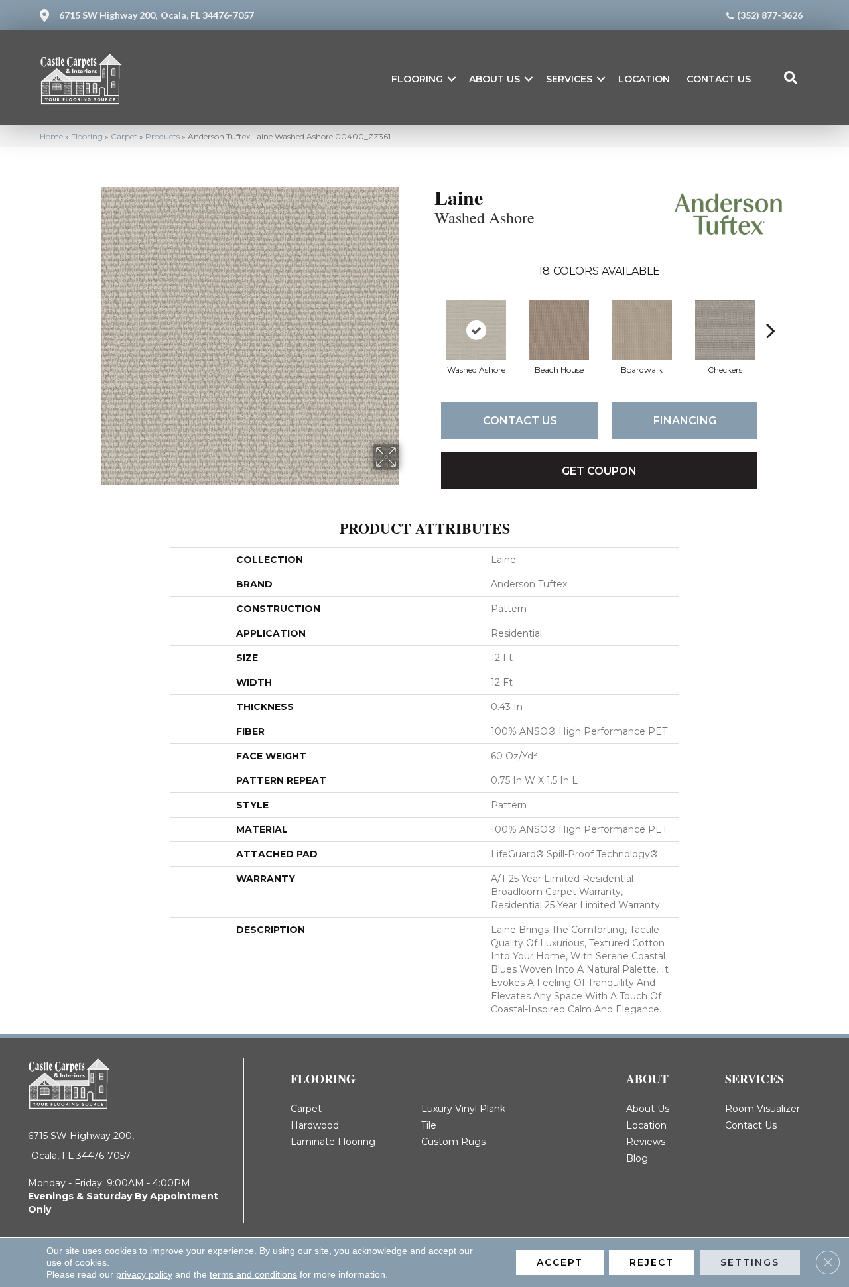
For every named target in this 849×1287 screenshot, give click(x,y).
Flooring (417, 79)
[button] (451, 79)
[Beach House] (559, 330)
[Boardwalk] (642, 330)
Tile (428, 1125)
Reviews (645, 1142)
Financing (684, 420)
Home (51, 136)
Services (569, 79)
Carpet (124, 136)
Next (771, 310)
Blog (637, 1158)
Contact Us (718, 79)
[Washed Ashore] (476, 330)
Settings (749, 1262)
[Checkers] (725, 330)
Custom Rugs (453, 1142)
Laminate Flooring (333, 1142)
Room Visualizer (762, 1109)
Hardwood (315, 1125)
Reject (651, 1262)
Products (162, 136)
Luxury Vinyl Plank (463, 1109)
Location (644, 79)
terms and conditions (253, 1274)
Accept (560, 1262)
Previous (428, 310)
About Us (494, 79)
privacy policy (144, 1274)
